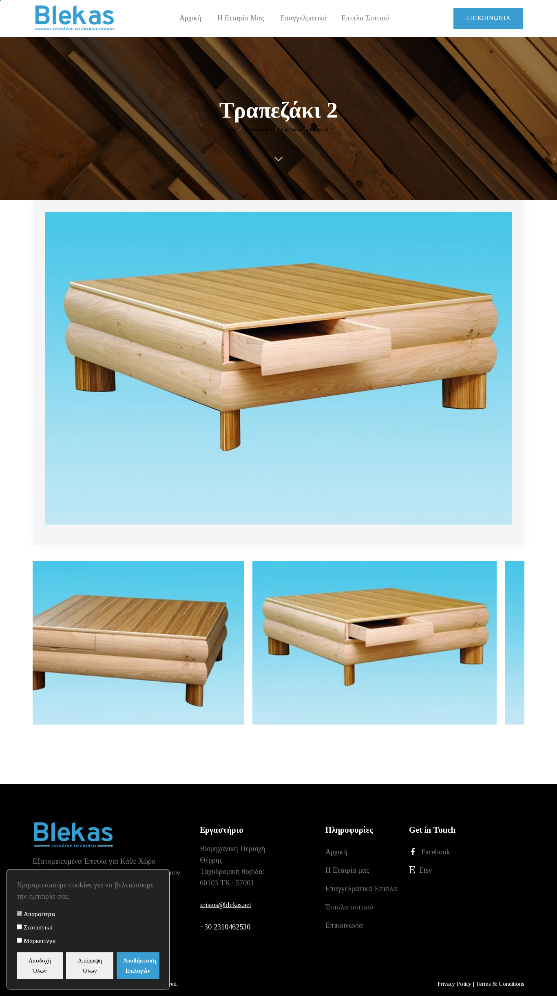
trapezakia (291, 129)
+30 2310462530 (225, 927)
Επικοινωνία (488, 18)
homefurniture (258, 129)
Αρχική (336, 852)
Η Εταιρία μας (347, 870)
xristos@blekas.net (225, 904)
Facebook (435, 852)
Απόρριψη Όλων (90, 966)
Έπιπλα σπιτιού (349, 907)
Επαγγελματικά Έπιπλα (361, 889)
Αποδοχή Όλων (40, 966)
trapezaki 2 (321, 129)
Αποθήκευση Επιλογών (139, 966)
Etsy (425, 870)
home (230, 129)
